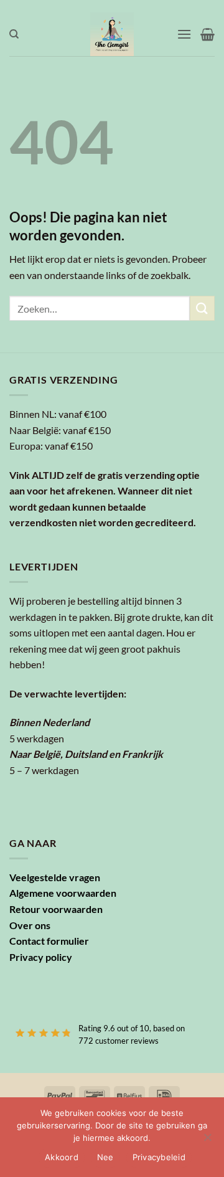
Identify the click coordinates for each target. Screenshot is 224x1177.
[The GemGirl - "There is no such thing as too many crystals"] (112, 34)
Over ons (29, 925)
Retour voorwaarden (56, 909)
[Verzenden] (202, 308)
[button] (184, 34)
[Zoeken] (14, 34)
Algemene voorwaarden (62, 893)
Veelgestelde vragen (54, 877)
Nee (105, 1157)
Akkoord (61, 1157)
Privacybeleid (159, 1157)
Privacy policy (40, 957)
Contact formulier (49, 941)
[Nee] (207, 1141)
